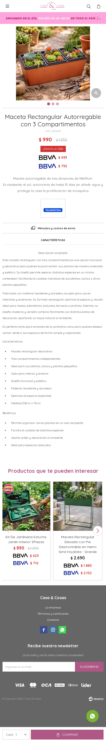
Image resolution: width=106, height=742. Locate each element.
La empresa (53, 607)
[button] (97, 530)
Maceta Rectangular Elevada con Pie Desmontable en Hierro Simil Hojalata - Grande (78, 544)
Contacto (53, 620)
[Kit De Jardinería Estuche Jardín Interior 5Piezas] (26, 506)
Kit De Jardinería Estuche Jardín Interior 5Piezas (25, 539)
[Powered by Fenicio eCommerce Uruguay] (96, 699)
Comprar (70, 735)
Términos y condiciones (53, 613)
